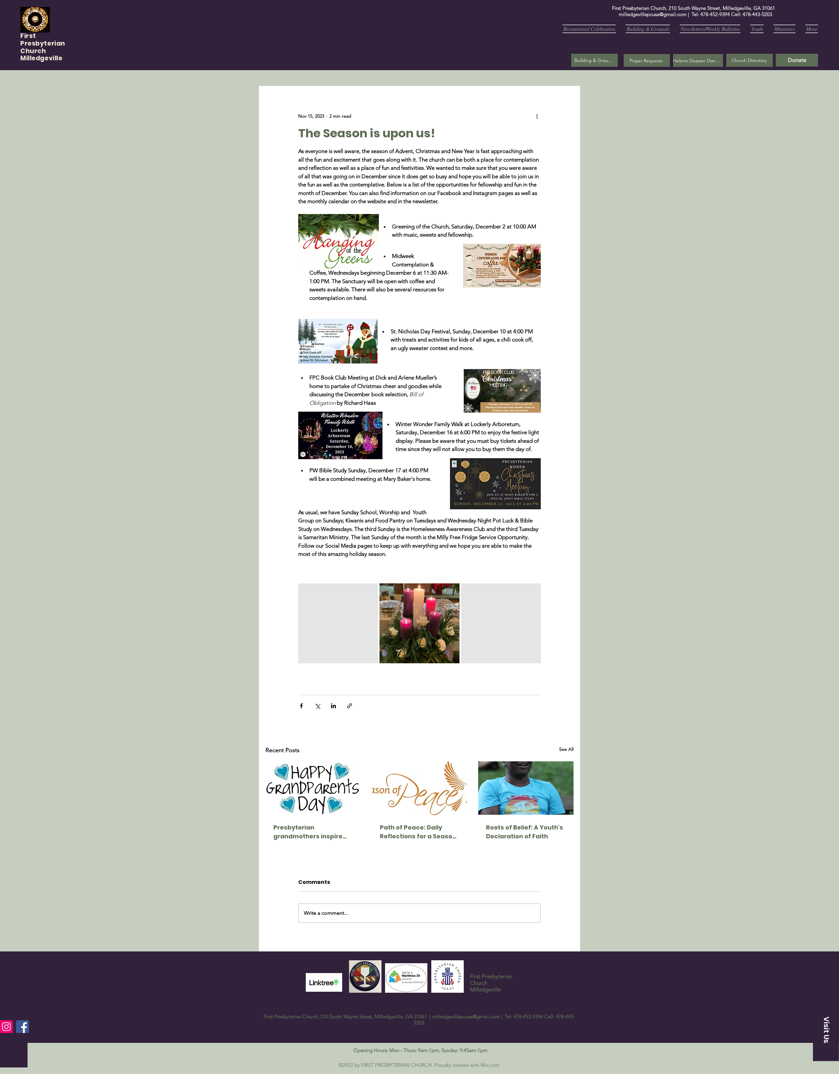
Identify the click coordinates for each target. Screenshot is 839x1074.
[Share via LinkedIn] (333, 706)
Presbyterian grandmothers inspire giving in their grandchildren (307, 832)
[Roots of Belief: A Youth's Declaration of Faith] (526, 788)
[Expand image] (338, 623)
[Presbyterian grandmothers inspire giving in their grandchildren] (313, 788)
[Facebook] (22, 1026)
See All (566, 749)
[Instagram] (6, 1026)
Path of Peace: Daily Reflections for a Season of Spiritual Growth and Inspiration (418, 832)
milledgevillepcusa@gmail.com (653, 14)
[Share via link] (349, 706)
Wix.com (489, 1065)
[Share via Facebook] (301, 706)
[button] (647, 60)
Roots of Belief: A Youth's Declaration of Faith (524, 831)
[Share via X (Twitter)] (317, 706)
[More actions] (537, 116)
